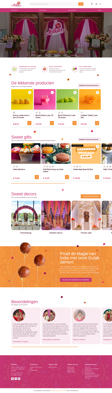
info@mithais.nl (17, 375)
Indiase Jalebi (34, 370)
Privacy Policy (89, 372)
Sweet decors (72, 10)
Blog (99, 10)
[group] (26, 217)
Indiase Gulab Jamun (36, 367)
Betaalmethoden (90, 373)
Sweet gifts (42, 10)
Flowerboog (70, 368)
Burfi (31, 368)
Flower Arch (70, 367)
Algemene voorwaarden (92, 368)
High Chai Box (53, 367)
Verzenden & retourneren (92, 375)
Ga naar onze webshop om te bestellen (75, 280)
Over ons (87, 367)
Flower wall (70, 370)
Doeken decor (71, 372)
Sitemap (87, 378)
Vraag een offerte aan (90, 196)
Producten (14, 10)
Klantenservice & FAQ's (91, 376)
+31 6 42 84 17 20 (18, 373)
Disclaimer (88, 370)
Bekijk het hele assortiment (88, 85)
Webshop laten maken (58, 390)
